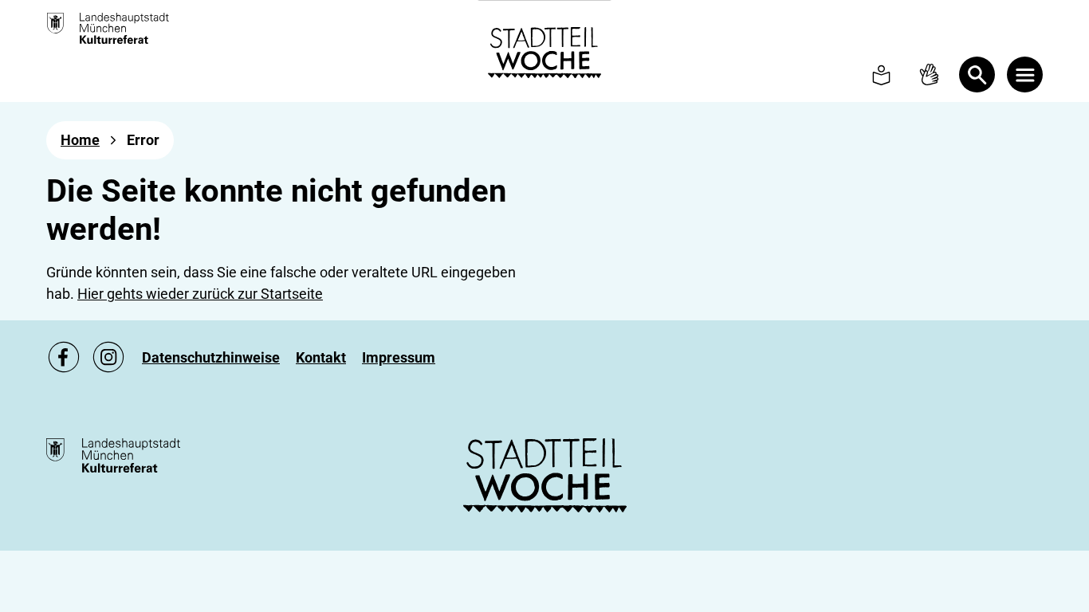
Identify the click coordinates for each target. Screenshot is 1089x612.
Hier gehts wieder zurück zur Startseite (200, 293)
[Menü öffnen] (1025, 74)
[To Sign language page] (929, 74)
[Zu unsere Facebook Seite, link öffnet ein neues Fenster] (63, 357)
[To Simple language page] (881, 74)
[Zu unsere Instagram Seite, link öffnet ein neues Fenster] (108, 357)
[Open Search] (977, 74)
